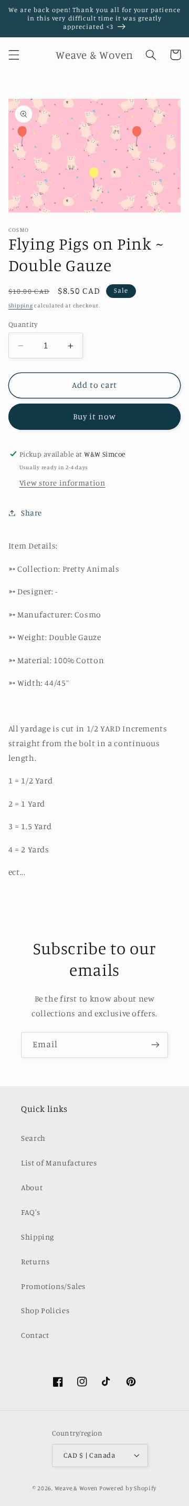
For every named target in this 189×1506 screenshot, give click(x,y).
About (32, 1187)
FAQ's (30, 1212)
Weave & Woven (76, 1488)
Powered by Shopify (127, 1488)
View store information (62, 482)
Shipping (20, 305)
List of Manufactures (59, 1162)
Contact (35, 1334)
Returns (35, 1261)
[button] (14, 55)
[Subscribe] (155, 1045)
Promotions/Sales (53, 1286)
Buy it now (95, 416)
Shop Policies (45, 1310)
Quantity (22, 324)
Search (33, 1137)
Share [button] (31, 512)
